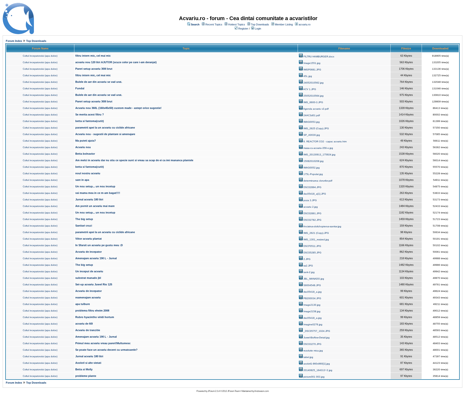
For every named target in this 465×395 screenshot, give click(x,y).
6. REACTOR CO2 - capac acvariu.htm (325, 141)
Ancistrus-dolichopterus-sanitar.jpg (322, 226)
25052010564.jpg (313, 95)
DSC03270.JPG (312, 344)
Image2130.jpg (311, 305)
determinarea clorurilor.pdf (317, 180)
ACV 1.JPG (309, 89)
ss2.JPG (308, 265)
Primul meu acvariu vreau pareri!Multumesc (103, 343)
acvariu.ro (304, 24)
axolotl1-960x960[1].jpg (316, 363)
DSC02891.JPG (312, 213)
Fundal (79, 88)
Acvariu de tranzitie (87, 330)
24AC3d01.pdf (311, 115)
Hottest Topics (236, 24)
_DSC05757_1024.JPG (316, 331)
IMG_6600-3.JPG (313, 102)
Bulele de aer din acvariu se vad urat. (98, 81)
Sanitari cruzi (83, 225)
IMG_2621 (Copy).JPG (316, 233)
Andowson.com (261, 391)
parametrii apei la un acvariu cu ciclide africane (105, 127)
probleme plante (85, 375)
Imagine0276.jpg (312, 324)
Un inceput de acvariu (89, 271)
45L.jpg (307, 76)
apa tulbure (82, 304)
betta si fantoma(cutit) (89, 121)
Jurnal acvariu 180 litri (89, 199)
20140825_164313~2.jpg (317, 370)
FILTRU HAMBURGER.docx (318, 56)
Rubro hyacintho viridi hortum (94, 317)
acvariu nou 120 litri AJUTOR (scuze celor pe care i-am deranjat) (116, 62)
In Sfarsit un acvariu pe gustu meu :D (99, 245)
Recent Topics (213, 24)
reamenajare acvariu (88, 297)
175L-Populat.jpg (313, 174)
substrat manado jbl (88, 277)
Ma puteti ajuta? (85, 140)
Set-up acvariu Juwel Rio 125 (93, 284)
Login (258, 28)
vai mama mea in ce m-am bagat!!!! (97, 192)
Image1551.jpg (311, 63)
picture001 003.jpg (314, 376)
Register (243, 28)
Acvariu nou (83, 147)
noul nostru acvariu (87, 173)
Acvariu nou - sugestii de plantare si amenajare (105, 134)
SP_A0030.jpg (311, 135)
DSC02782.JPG (312, 220)
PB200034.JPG (312, 298)
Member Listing (284, 24)
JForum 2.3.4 (214, 391)
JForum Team (233, 391)
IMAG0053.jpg (311, 122)
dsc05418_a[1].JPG (314, 193)
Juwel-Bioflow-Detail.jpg (316, 337)
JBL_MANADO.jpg (313, 278)
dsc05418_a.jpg (312, 291)
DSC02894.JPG (312, 187)
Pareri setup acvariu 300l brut (93, 68)
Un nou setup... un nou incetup (95, 186)
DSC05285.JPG (312, 252)
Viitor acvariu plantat (88, 238)
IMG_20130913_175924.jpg (319, 154)
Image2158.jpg (311, 311)
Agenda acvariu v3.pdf (316, 108)
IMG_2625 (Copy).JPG (316, 128)
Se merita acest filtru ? (89, 114)
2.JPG (306, 259)
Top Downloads (260, 24)
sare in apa (82, 179)
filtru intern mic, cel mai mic (93, 55)
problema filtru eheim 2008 (92, 310)
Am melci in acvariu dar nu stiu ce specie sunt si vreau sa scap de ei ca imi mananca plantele (134, 160)
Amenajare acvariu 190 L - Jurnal (96, 258)
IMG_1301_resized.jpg (316, 239)
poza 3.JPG (310, 200)
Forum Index (14, 40)
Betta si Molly (84, 369)
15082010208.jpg (313, 161)
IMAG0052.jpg (311, 167)
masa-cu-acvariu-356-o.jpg (318, 148)
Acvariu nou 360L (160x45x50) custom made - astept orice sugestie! (118, 107)
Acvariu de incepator (88, 251)
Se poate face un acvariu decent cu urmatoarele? (106, 349)
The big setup (84, 219)
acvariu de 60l (84, 323)
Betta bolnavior (85, 153)
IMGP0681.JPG (312, 69)
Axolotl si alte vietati (88, 362)
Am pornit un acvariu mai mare (95, 206)
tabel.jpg (308, 357)
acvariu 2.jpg (310, 206)
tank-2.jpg (309, 272)
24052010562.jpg (313, 82)
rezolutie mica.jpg (313, 350)
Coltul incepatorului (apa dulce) (40, 55)
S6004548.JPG (312, 285)
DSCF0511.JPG (312, 246)
